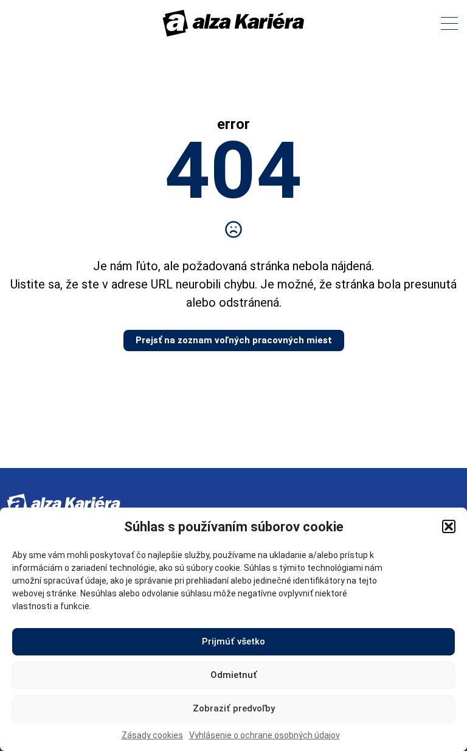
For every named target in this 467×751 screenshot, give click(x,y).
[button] (449, 526)
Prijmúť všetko (233, 641)
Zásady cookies (152, 735)
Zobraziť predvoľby (234, 708)
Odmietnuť (233, 674)
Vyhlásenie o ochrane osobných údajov (264, 735)
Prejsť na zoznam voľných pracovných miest (234, 340)
